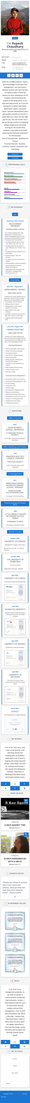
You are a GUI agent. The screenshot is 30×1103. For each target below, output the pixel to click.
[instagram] (17, 75)
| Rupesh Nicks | (17, 1094)
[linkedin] (21, 75)
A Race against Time (15, 825)
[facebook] (9, 75)
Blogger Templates (16, 1100)
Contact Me (15, 158)
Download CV (15, 154)
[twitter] (13, 75)
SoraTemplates (17, 1097)
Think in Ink (15, 822)
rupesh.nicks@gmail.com (19, 63)
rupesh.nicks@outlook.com (19, 64)
